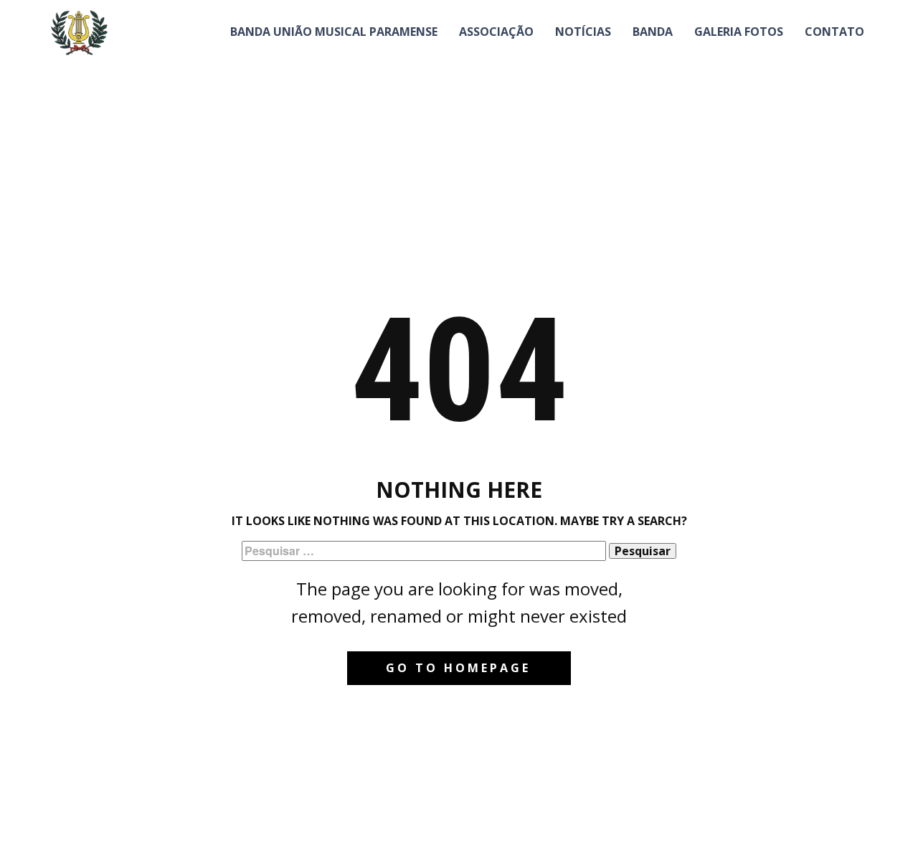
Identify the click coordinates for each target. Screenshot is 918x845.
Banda (653, 31)
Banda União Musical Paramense (333, 31)
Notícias (583, 31)
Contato (834, 31)
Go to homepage (458, 668)
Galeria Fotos (738, 31)
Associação (496, 31)
